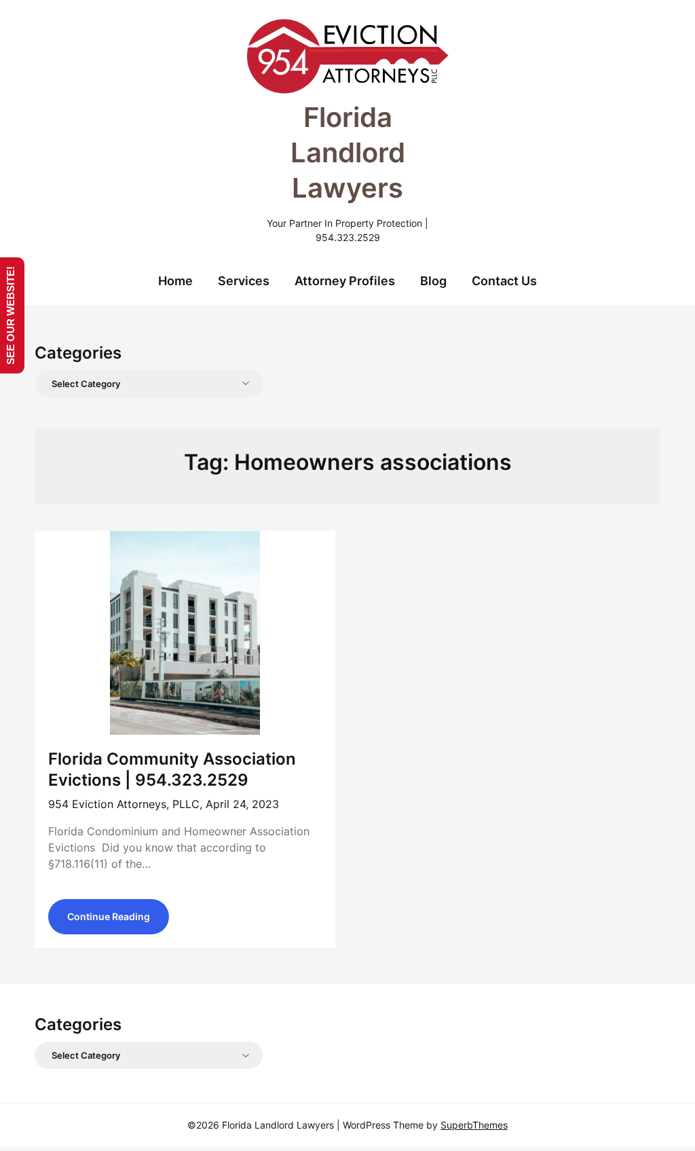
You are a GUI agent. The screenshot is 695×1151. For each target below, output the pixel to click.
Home (175, 281)
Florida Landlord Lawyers (347, 152)
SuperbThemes (474, 1125)
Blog (433, 281)
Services (243, 281)
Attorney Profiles (345, 281)
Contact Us (504, 281)
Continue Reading (108, 916)
